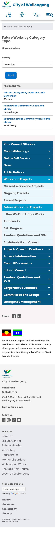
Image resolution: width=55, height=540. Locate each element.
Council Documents (18, 263)
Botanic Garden (12, 445)
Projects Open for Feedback (24, 249)
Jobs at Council (15, 270)
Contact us (8, 387)
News (7, 165)
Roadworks (12, 221)
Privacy (6, 499)
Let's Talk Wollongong (15, 474)
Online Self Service (17, 158)
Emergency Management (22, 302)
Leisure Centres (11, 441)
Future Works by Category (19, 26)
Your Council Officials (19, 144)
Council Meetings (16, 151)
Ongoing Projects (16, 193)
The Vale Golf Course (15, 469)
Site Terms (8, 504)
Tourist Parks (10, 455)
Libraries (7, 436)
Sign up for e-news (12, 407)
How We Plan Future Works (25, 214)
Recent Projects (15, 200)
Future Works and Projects (23, 207)
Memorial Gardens (13, 459)
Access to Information (20, 256)
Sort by (6, 57)
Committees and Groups (22, 295)
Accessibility (9, 508)
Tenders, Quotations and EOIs (25, 235)
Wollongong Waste (14, 464)
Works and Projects (18, 179)
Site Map (7, 513)
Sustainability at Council (21, 242)
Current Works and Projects (24, 186)
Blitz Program (13, 228)
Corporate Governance (20, 288)
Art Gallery (8, 450)
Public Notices (14, 172)
